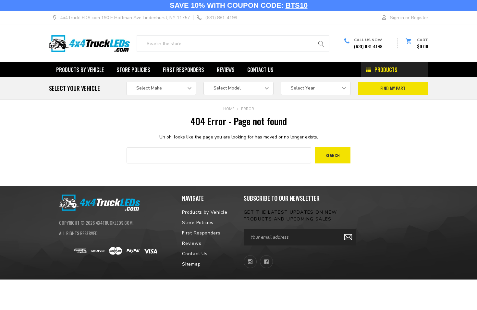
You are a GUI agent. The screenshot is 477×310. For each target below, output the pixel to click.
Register (419, 18)
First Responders (183, 70)
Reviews (226, 70)
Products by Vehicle (80, 70)
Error (247, 109)
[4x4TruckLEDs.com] (99, 202)
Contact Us (260, 70)
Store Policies (133, 70)
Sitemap (191, 264)
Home (229, 109)
